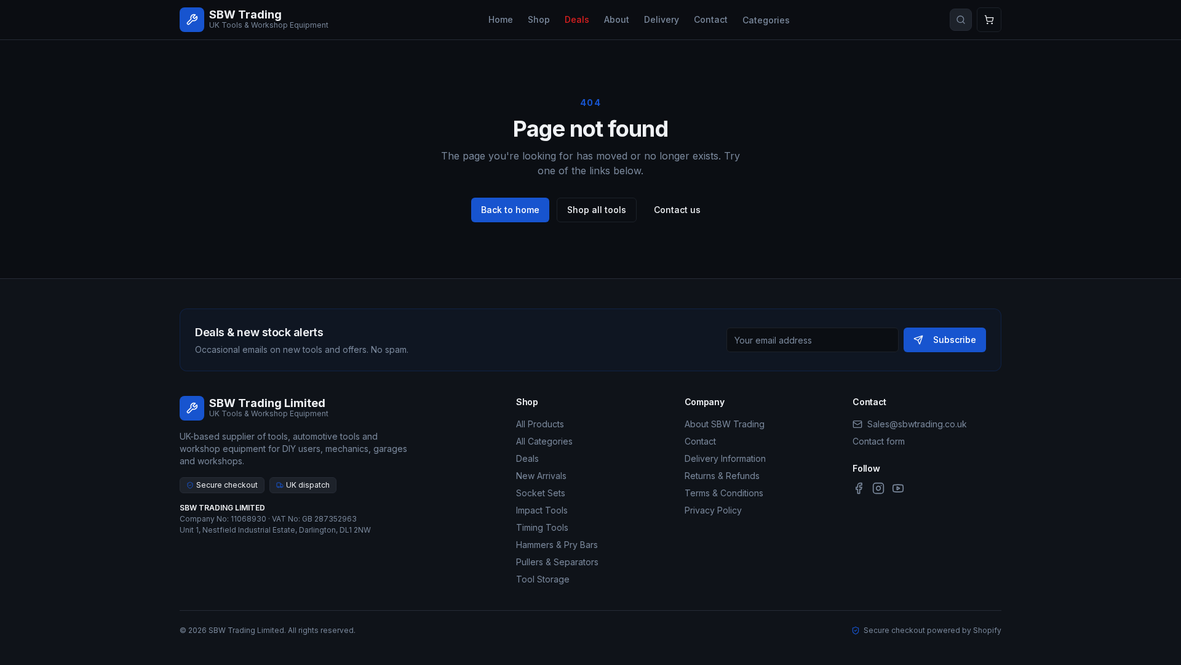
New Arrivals (541, 475)
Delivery (661, 19)
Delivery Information (725, 458)
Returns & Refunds (722, 475)
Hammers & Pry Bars (557, 544)
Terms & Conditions (724, 493)
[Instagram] (878, 488)
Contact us (677, 209)
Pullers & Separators (557, 562)
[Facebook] (859, 488)
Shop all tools (596, 209)
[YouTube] (898, 488)
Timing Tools (542, 527)
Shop (539, 19)
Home (500, 19)
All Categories (544, 441)
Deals (577, 19)
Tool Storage (543, 579)
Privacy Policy (713, 510)
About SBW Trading (725, 424)
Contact (711, 19)
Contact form (879, 441)
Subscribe (954, 339)
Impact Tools (542, 510)
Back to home (510, 209)
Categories (766, 20)
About (616, 19)
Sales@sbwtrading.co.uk (917, 424)
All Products (540, 424)
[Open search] (961, 20)
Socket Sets (540, 493)
